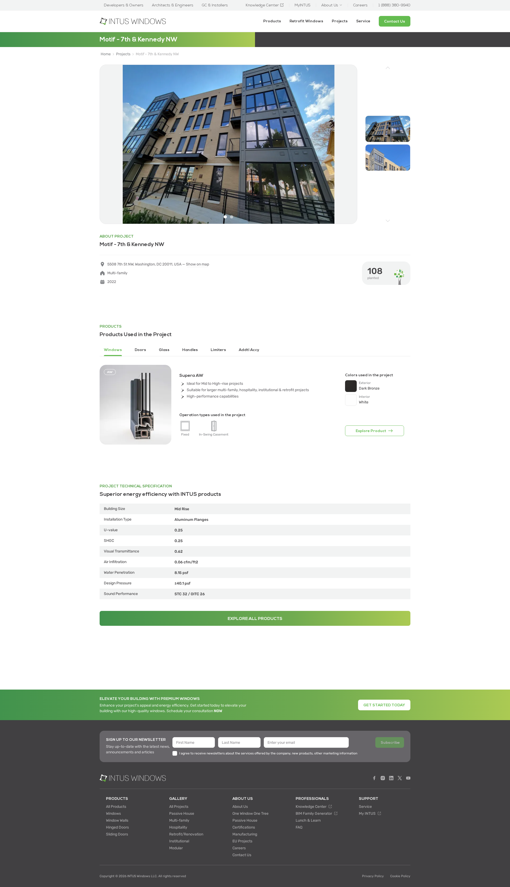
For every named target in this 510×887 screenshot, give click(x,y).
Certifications (243, 827)
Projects (340, 21)
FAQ (299, 827)
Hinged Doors (117, 827)
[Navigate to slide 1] (225, 216)
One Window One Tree (250, 813)
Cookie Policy (400, 876)
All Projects (178, 806)
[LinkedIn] (391, 778)
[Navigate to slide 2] (231, 216)
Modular (176, 848)
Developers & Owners (123, 5)
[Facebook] (374, 778)
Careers (239, 848)
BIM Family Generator (314, 813)
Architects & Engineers (172, 5)
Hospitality (178, 827)
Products (272, 21)
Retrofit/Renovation (186, 834)
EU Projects (242, 841)
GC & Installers (215, 5)
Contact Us (241, 855)
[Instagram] (383, 778)
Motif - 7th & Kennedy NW (157, 54)
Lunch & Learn (308, 820)
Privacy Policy (373, 876)
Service (363, 21)
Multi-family (179, 820)
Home (106, 54)
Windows (113, 813)
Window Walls (117, 820)
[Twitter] (400, 778)
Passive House (181, 813)
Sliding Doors (117, 834)
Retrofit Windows (306, 21)
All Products (116, 806)
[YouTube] (408, 778)
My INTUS (367, 813)
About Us (240, 806)
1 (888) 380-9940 (394, 5)
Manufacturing (244, 834)
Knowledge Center (311, 806)
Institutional (179, 841)
